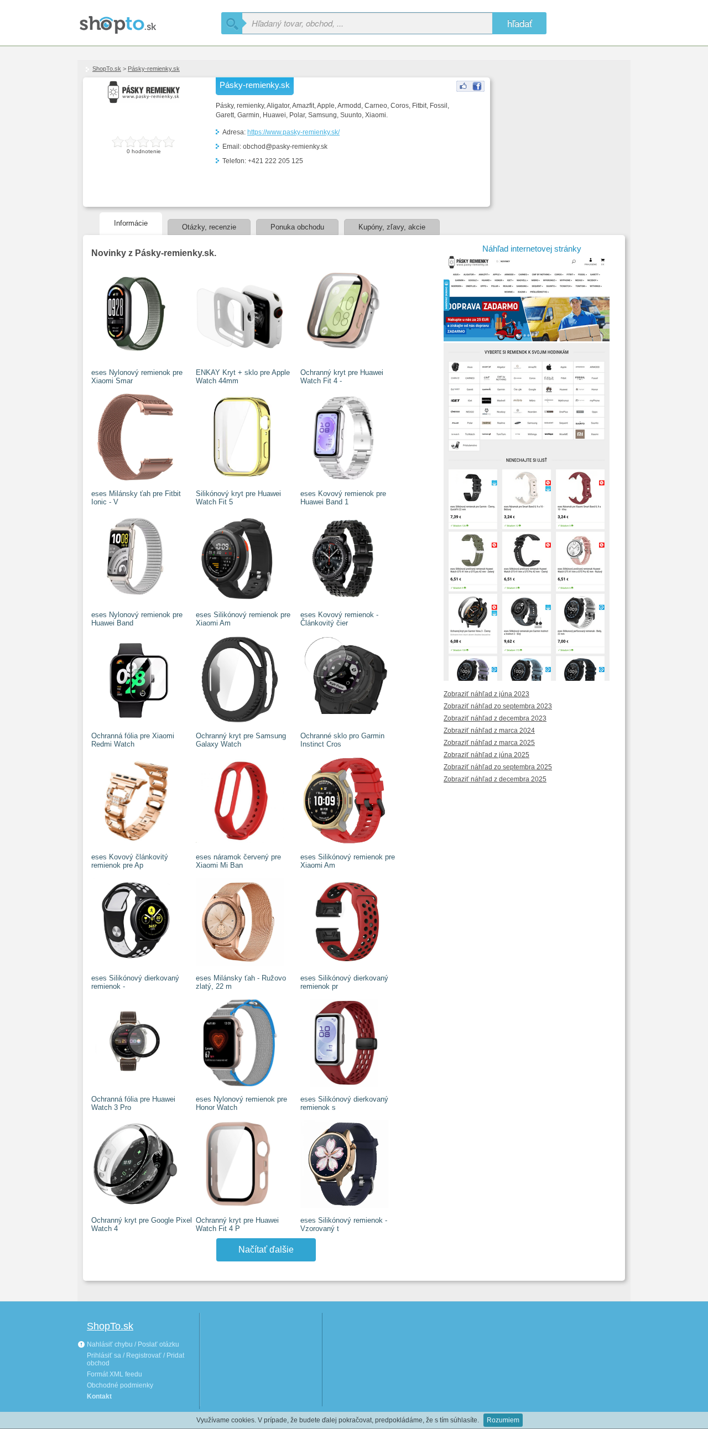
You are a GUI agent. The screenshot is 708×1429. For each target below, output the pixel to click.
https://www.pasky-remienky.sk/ (293, 132)
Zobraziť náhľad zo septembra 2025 (498, 767)
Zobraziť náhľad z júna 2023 (486, 694)
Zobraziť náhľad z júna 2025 (486, 755)
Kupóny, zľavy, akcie (391, 227)
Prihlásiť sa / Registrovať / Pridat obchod (135, 1359)
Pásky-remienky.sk (154, 68)
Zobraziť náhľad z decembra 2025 (495, 779)
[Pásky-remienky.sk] (470, 89)
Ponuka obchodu (297, 227)
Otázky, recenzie (209, 227)
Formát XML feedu (114, 1374)
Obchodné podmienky (120, 1385)
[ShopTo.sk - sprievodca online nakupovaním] (149, 21)
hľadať (519, 23)
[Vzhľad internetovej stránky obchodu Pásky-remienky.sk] (532, 676)
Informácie (131, 223)
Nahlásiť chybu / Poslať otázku (132, 1344)
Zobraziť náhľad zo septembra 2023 (498, 706)
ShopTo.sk (106, 68)
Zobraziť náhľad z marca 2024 (489, 730)
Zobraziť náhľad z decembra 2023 (495, 718)
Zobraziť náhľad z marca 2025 (489, 743)
